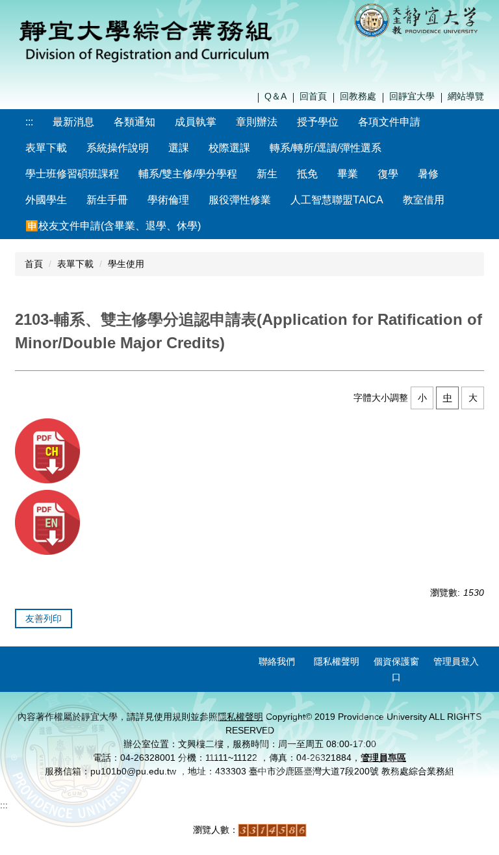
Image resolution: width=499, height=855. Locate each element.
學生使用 (126, 264)
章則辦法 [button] (256, 121)
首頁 (34, 264)
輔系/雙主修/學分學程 (187, 173)
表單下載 (75, 264)
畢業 (347, 173)
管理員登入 (456, 661)
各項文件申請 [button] (389, 121)
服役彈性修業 (240, 199)
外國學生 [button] (46, 199)
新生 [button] (267, 173)
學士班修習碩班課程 (72, 173)
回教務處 (358, 96)
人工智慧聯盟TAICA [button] (336, 199)
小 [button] (422, 397)
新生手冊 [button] (107, 199)
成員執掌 (195, 121)
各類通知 (134, 121)
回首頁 (313, 96)
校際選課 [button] (229, 147)
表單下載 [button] (46, 147)
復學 (387, 173)
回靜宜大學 (412, 96)
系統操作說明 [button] (117, 147)
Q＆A (275, 96)
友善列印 (43, 618)
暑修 (428, 173)
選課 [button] (178, 147)
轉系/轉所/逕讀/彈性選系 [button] (325, 147)
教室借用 (423, 199)
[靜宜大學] (418, 19)
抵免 (307, 173)
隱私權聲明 (336, 661)
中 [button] (447, 397)
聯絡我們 (277, 661)
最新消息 (73, 121)
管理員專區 (383, 757)
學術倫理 (168, 199)
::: (29, 121)
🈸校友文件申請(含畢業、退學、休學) (113, 225)
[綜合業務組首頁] (145, 38)
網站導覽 (466, 96)
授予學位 (318, 121)
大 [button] (473, 397)
